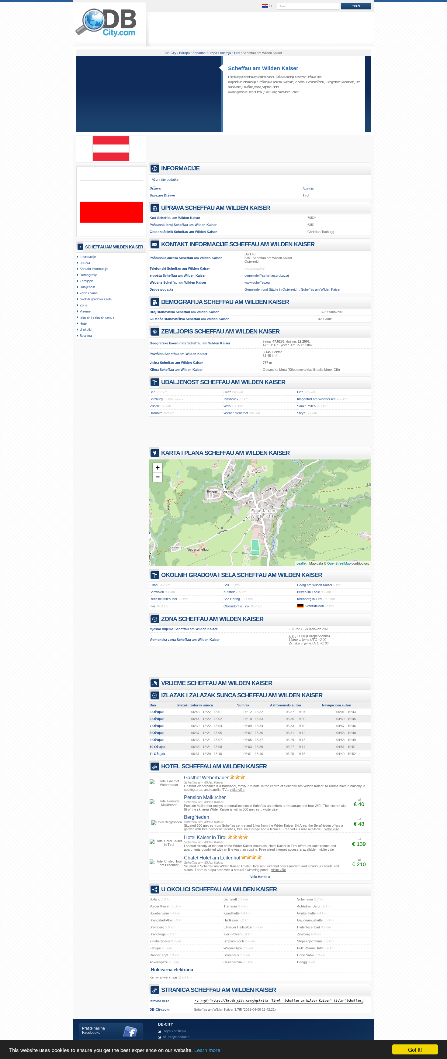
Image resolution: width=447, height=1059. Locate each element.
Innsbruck (231, 399)
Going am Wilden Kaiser (284, 92)
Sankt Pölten (306, 406)
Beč (152, 392)
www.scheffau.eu (257, 282)
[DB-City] (105, 37)
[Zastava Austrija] (111, 160)
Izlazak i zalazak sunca (97, 317)
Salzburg (156, 399)
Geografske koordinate (340, 82)
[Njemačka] (300, 606)
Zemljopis (87, 281)
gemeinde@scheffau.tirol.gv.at (266, 275)
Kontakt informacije (94, 269)
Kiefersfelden (314, 606)
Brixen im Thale (308, 592)
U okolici (86, 329)
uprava (85, 263)
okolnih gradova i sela (96, 299)
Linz (300, 392)
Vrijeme (266, 87)
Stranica (86, 335)
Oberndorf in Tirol (236, 606)
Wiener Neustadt (236, 413)
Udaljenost (87, 287)
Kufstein (229, 592)
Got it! (415, 1049)
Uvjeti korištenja (174, 1031)
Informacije (88, 256)
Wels (227, 406)
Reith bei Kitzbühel (163, 599)
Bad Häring (232, 599)
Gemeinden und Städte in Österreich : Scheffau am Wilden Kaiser (292, 289)
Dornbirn (156, 413)
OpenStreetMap (339, 563)
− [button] (158, 477)
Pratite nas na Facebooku (93, 1030)
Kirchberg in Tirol (309, 599)
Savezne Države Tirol (308, 77)
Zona (83, 305)
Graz (227, 392)
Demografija (88, 275)
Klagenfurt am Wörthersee (316, 399)
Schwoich (157, 592)
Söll (266, 92)
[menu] (267, 6)
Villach (154, 406)
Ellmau (259, 92)
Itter (152, 606)
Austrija (308, 188)
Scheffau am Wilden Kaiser (263, 68)
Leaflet (301, 563)
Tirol (306, 195)
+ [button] (158, 467)
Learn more (207, 1050)
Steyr (301, 413)
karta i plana (89, 293)
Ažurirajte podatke (165, 179)
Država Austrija (285, 77)
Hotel (275, 87)
